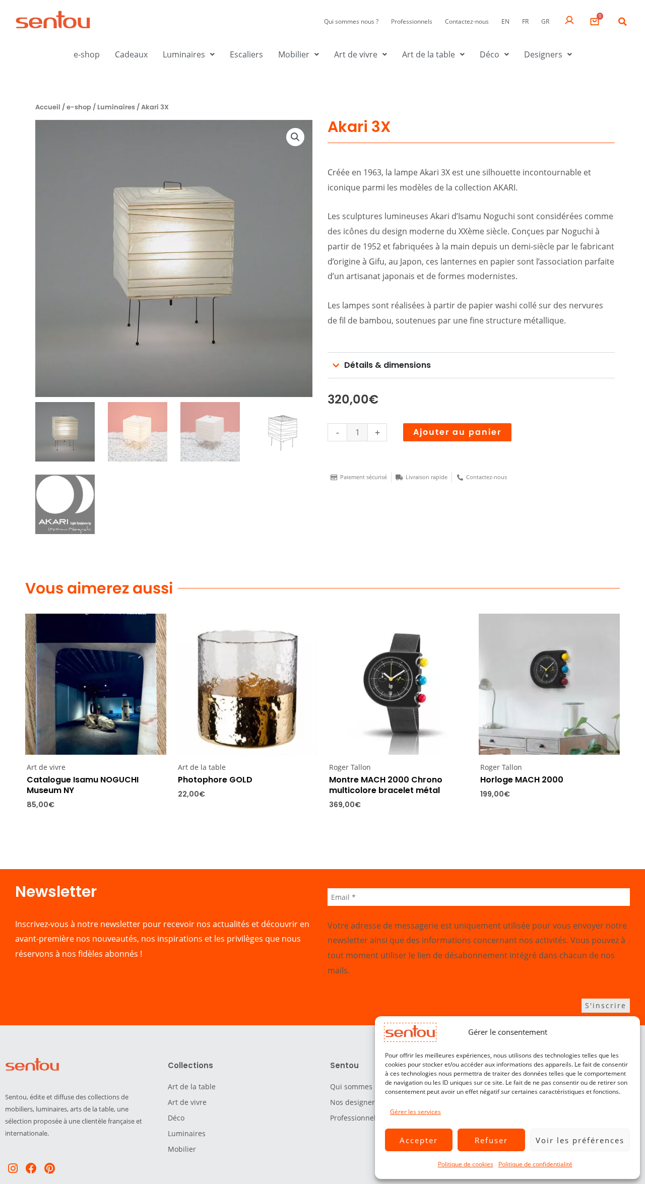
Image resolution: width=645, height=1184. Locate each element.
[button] (622, 21)
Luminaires (184, 54)
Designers (543, 54)
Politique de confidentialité (535, 1164)
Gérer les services (415, 1111)
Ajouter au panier (457, 432)
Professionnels (411, 21)
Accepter (419, 1140)
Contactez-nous (467, 21)
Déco (489, 54)
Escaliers (246, 54)
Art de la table (428, 54)
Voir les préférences (580, 1140)
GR (545, 21)
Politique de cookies (465, 1164)
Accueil (47, 107)
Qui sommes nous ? (351, 21)
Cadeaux (131, 54)
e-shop (87, 54)
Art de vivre (355, 54)
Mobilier (293, 54)
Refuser (491, 1140)
